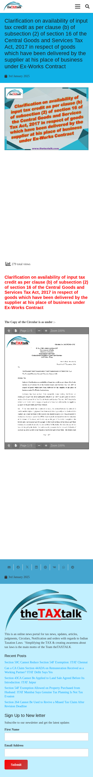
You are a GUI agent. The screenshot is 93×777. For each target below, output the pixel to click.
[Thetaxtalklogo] (13, 6)
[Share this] (18, 567)
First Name (12, 729)
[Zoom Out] (39, 330)
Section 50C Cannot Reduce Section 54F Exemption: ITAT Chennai (46, 662)
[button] (78, 6)
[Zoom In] (46, 330)
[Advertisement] (46, 209)
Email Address (14, 745)
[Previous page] (9, 330)
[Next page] (16, 330)
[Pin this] (45, 567)
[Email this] (9, 567)
